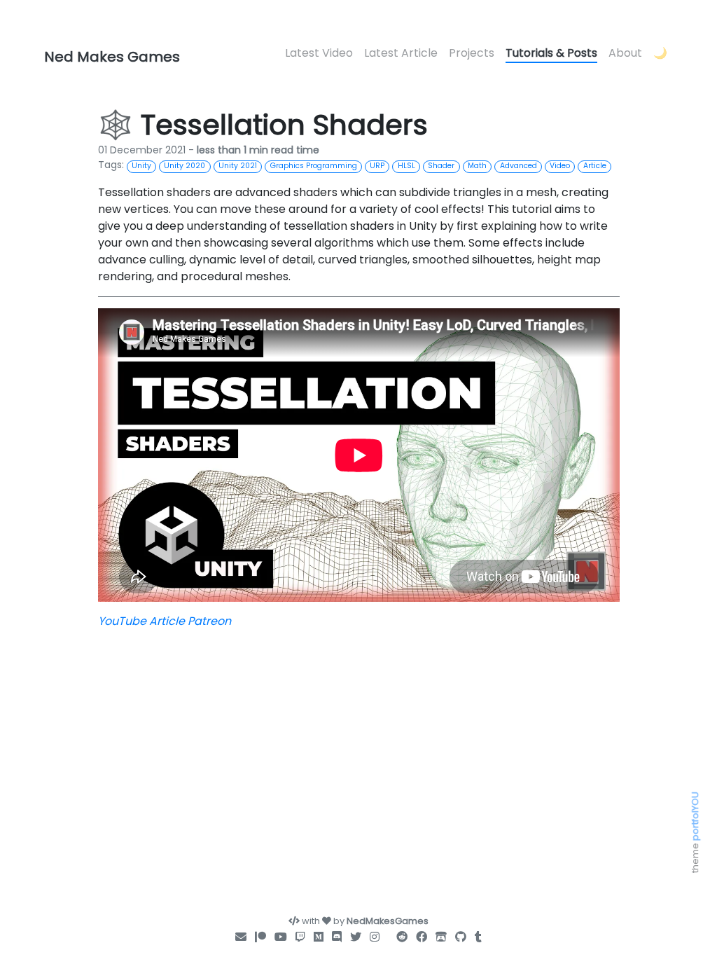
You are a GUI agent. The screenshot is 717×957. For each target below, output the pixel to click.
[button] (660, 54)
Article (167, 621)
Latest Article (401, 53)
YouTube (122, 621)
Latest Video (319, 53)
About (625, 53)
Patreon (209, 621)
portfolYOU (695, 816)
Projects (471, 53)
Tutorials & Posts (551, 53)
